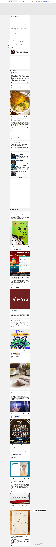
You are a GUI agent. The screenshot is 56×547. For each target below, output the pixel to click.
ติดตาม (17, 16)
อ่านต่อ (23, 218)
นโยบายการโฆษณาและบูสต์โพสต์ (38, 543)
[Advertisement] (28, 8)
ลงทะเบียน (47, 1)
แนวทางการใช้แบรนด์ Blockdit (37, 545)
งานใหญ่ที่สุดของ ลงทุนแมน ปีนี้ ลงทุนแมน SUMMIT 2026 (20, 445)
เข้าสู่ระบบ (42, 1)
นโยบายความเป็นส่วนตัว (37, 544)
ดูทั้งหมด (20, 177)
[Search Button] (9, 1)
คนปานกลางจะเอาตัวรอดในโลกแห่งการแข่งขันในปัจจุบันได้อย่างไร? (19, 537)
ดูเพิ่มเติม (23, 80)
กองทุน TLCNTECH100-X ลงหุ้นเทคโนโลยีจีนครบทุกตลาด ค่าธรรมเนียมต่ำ (20, 278)
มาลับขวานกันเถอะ (14, 310)
